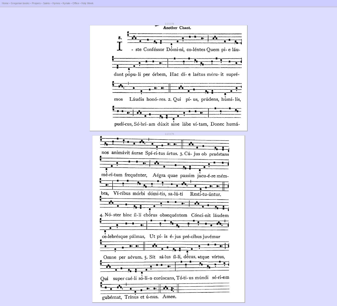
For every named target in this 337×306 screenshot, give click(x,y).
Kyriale (66, 3)
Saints (46, 3)
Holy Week (87, 3)
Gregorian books (20, 3)
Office (75, 3)
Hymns (56, 3)
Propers (36, 3)
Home (5, 3)
